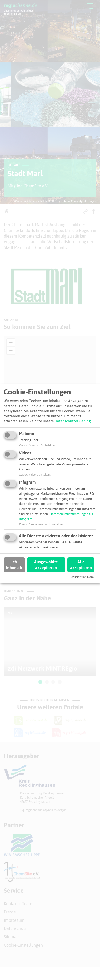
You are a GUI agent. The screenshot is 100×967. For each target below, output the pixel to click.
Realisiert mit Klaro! (81, 577)
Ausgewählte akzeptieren (46, 565)
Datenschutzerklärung (73, 421)
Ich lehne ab (14, 565)
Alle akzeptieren (81, 565)
